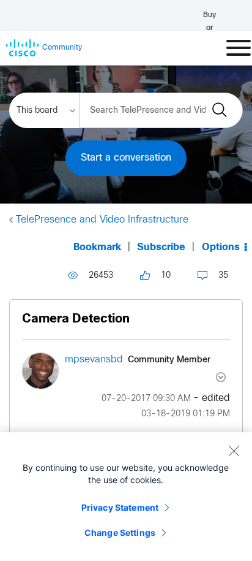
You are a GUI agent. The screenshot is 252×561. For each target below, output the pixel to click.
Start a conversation (126, 157)
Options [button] (221, 247)
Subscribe (161, 247)
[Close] (234, 451)
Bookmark (97, 247)
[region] (126, 496)
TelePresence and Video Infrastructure (102, 219)
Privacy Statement (119, 507)
